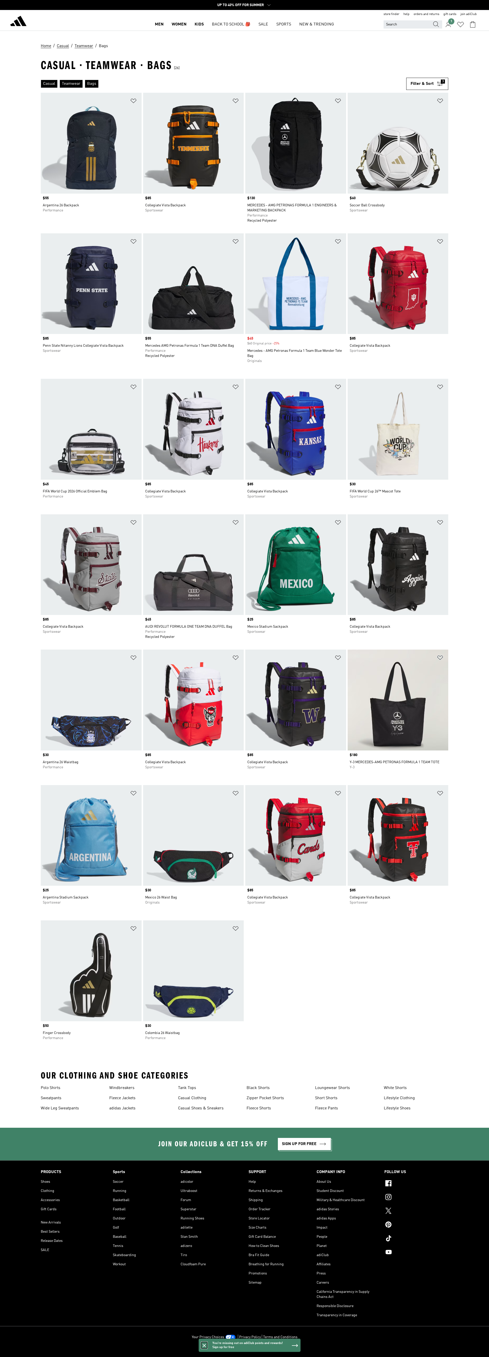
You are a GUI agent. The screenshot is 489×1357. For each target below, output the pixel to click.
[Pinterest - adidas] (416, 1225)
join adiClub (468, 14)
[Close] (204, 1345)
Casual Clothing (192, 1098)
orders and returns (426, 14)
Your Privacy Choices (208, 1337)
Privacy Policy (250, 1337)
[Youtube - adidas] (416, 1253)
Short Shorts (326, 1098)
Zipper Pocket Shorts (265, 1098)
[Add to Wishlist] (133, 102)
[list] (223, 84)
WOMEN (179, 24)
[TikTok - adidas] (416, 1239)
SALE (263, 24)
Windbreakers (121, 1088)
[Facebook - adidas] (416, 1184)
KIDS (199, 24)
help (406, 14)
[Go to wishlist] (460, 24)
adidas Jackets (122, 1108)
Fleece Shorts (259, 1108)
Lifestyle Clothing (399, 1098)
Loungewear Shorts (332, 1088)
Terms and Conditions (280, 1337)
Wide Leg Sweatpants (60, 1108)
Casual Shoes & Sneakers (201, 1108)
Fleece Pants (326, 1108)
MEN (159, 24)
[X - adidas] (416, 1211)
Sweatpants (51, 1098)
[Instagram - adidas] (416, 1198)
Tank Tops (187, 1088)
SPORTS (283, 24)
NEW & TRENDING (316, 24)
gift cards (449, 14)
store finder (391, 14)
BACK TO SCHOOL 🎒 (231, 24)
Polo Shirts (50, 1088)
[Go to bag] (473, 24)
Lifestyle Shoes (397, 1108)
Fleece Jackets (122, 1098)
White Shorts (395, 1088)
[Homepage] (18, 22)
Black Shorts (258, 1088)
